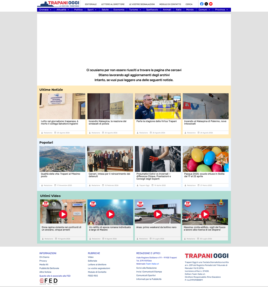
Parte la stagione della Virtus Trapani (134, 121)
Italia (178, 9)
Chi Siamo (44, 257)
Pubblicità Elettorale (49, 268)
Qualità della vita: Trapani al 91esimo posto (60, 175)
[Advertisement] (134, 39)
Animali (167, 9)
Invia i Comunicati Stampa (149, 271)
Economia (119, 9)
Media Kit (43, 264)
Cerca (189, 4)
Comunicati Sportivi (146, 275)
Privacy (43, 261)
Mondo (190, 9)
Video (91, 257)
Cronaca (43, 9)
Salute (105, 9)
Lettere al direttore (113, 4)
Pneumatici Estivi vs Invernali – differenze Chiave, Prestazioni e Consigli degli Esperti (153, 176)
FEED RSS (93, 275)
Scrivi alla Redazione (146, 268)
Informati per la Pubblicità (148, 279)
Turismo (133, 9)
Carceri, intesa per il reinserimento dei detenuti (109, 175)
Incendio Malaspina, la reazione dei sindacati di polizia (85, 122)
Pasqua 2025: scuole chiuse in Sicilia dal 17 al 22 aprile (204, 175)
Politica (78, 9)
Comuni (203, 9)
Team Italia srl (152, 264)
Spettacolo (152, 9)
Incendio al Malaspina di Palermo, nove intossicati (183, 122)
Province (220, 9)
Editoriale (91, 4)
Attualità (61, 9)
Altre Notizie (45, 272)
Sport (90, 9)
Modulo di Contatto (170, 4)
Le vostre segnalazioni (142, 4)
